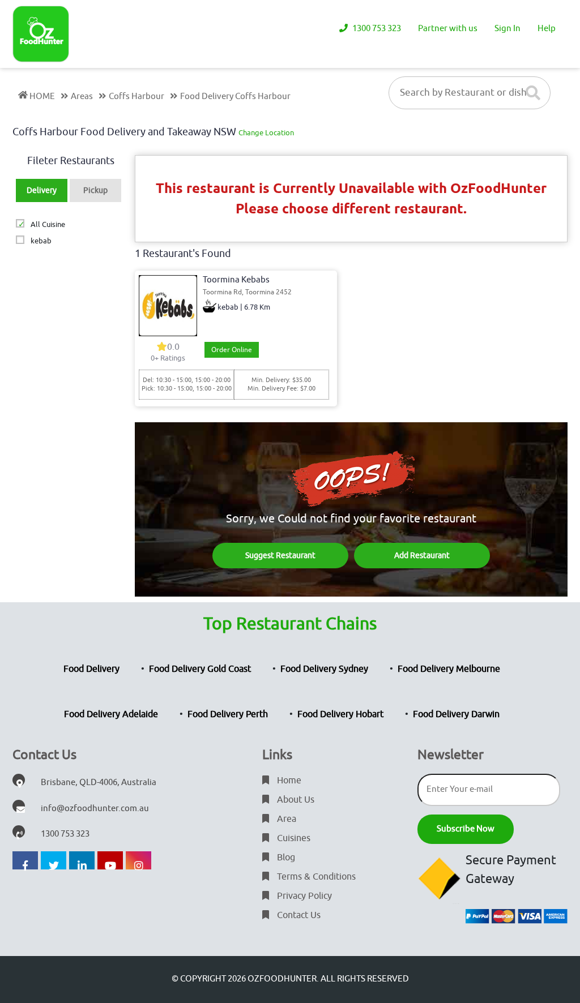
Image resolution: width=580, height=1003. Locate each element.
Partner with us (447, 28)
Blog (285, 857)
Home (288, 780)
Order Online (231, 349)
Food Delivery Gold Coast (200, 669)
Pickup (95, 190)
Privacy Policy (303, 896)
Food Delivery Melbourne (449, 669)
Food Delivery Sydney (324, 669)
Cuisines (292, 838)
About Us (294, 799)
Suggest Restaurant (280, 555)
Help (547, 28)
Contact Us (298, 915)
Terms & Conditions (315, 876)
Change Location (266, 133)
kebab (41, 241)
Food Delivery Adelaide (111, 714)
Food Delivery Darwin (456, 714)
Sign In (507, 28)
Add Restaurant (422, 555)
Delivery (42, 190)
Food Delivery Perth (227, 714)
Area (285, 819)
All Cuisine (48, 224)
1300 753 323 (376, 28)
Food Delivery (91, 669)
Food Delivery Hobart (340, 714)
